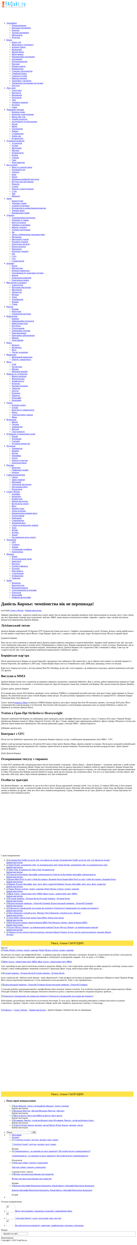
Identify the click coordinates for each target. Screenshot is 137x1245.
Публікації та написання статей (20, 434)
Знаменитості (18, 381)
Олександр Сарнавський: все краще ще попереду (70, 996)
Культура (16, 383)
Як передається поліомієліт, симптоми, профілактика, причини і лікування (49, 1225)
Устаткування (18, 328)
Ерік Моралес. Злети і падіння (55, 1106)
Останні (15, 1137)
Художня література (21, 443)
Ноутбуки (16, 326)
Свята (14, 107)
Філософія (16, 398)
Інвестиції (16, 561)
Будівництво (17, 138)
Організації (17, 59)
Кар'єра (9, 306)
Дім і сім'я (11, 88)
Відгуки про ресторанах (23, 181)
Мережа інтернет (19, 78)
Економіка (16, 400)
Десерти (15, 172)
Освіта (9, 403)
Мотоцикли (17, 35)
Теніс (14, 528)
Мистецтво (17, 290)
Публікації (16, 439)
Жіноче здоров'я (19, 227)
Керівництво (17, 69)
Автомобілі (11, 23)
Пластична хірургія (20, 244)
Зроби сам (16, 136)
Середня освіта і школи (22, 415)
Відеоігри (16, 583)
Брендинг (16, 467)
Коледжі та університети (23, 410)
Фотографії (17, 595)
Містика (15, 150)
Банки (14, 556)
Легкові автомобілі (20, 33)
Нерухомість (17, 571)
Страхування (18, 573)
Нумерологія (17, 153)
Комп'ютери (12, 316)
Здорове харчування (21, 230)
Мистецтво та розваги (16, 282)
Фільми (15, 302)
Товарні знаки (18, 210)
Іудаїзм (15, 145)
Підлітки (16, 105)
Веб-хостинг (17, 268)
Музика (15, 294)
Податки (16, 568)
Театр (14, 297)
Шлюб (15, 422)
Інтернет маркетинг (21, 270)
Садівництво (18, 133)
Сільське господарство (22, 71)
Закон (9, 198)
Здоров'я (10, 215)
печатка (15, 472)
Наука (14, 412)
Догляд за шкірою (20, 352)
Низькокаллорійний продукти (25, 179)
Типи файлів (17, 340)
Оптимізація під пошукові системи (27, 273)
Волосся (15, 345)
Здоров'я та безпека (20, 206)
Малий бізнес (18, 52)
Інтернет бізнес (19, 47)
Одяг (14, 364)
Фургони (16, 37)
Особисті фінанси (20, 566)
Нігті (14, 350)
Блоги (14, 266)
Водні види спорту (20, 503)
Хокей (15, 535)
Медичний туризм (20, 239)
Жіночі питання (19, 376)
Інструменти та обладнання (24, 121)
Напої (14, 177)
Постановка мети (20, 487)
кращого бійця (21, 702)
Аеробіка (16, 494)
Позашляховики (19, 25)
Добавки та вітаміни (21, 225)
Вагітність (16, 93)
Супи (14, 191)
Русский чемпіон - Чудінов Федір (49, 973)
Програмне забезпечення (23, 335)
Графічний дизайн (20, 470)
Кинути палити (19, 222)
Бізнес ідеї (16, 42)
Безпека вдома (18, 112)
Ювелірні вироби (20, 371)
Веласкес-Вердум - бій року (51, 1111)
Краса (9, 342)
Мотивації (16, 482)
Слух (14, 256)
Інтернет (10, 263)
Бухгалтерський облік (22, 559)
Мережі (15, 338)
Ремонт (15, 131)
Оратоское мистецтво (21, 484)
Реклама (10, 465)
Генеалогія (16, 97)
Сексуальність (18, 431)
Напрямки (16, 455)
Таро (14, 160)
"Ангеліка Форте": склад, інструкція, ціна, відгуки (38, 1218)
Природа (16, 395)
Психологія (17, 489)
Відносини (11, 419)
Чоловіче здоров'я (20, 242)
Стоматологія (18, 261)
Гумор (14, 304)
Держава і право (19, 203)
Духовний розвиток (15, 141)
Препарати (17, 249)
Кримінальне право (21, 213)
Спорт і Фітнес (13, 491)
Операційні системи (21, 330)
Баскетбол (16, 496)
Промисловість (19, 66)
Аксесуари (17, 90)
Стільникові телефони (22, 549)
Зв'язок (15, 547)
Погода (15, 391)
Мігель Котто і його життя (50, 1115)
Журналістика (18, 379)
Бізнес (9, 40)
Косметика (17, 347)
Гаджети (16, 544)
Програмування (19, 333)
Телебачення (17, 299)
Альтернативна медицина (23, 218)
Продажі (16, 64)
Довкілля (16, 388)
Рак (13, 254)
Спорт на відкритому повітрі (25, 525)
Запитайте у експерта (21, 81)
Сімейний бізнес (19, 73)
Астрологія (17, 143)
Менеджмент (18, 54)
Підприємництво (19, 61)
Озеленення (17, 129)
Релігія (15, 155)
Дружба (15, 424)
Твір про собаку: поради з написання (28, 1167)
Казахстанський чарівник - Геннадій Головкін (66, 984)
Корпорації (17, 49)
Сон (14, 258)
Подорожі (10, 446)
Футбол (15, 532)
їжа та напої (11, 165)
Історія (15, 407)
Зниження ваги (19, 523)
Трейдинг (16, 578)
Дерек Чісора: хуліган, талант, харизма (56, 950)
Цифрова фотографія (21, 597)
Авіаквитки (17, 448)
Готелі (14, 458)
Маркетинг (11, 355)
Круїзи (15, 453)
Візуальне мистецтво (21, 287)
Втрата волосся (19, 246)
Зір (13, 232)
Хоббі (9, 580)
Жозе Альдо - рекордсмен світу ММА (54, 962)
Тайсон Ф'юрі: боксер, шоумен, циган (65, 1125)
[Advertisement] (49, 14)
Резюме (15, 309)
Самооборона (18, 520)
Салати (15, 186)
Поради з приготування (22, 189)
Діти (14, 100)
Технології (11, 540)
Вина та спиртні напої (22, 167)
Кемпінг (15, 451)
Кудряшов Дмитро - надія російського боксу (74, 1120)
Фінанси (10, 554)
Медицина (16, 237)
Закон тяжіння (18, 479)
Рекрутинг (16, 311)
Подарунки (17, 367)
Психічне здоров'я (20, 251)
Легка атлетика (19, 511)
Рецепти (15, 184)
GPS (14, 542)
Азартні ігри (17, 285)
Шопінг (15, 369)
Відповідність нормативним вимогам (29, 208)
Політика (16, 393)
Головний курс (18, 169)
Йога (14, 506)
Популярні (16, 1135)
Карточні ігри (18, 585)
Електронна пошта (20, 280)
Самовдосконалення (15, 475)
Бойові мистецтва (20, 501)
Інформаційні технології (23, 321)
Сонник (15, 157)
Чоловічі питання (20, 386)
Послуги (16, 85)
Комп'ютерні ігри (20, 323)
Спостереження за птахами (24, 590)
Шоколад (16, 196)
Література (17, 292)
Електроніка (17, 552)
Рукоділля (16, 592)
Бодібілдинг (17, 499)
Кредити (16, 564)
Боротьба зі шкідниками (23, 114)
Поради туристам (20, 460)
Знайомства (17, 427)
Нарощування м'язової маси (24, 513)
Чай (13, 194)
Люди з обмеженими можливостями (28, 234)
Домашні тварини (20, 102)
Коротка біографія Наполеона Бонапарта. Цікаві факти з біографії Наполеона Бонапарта (52, 1190)
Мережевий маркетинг (22, 357)
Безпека (15, 318)
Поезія (15, 436)
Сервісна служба (19, 76)
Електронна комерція (21, 278)
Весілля (15, 429)
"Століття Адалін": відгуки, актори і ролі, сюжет (34, 1144)
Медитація (16, 148)
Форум (15, 275)
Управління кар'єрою (21, 314)
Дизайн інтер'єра (19, 119)
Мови (14, 417)
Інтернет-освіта (19, 405)
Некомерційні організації (23, 57)
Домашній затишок (15, 109)
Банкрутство (17, 201)
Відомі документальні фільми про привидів (32, 1179)
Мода (8, 362)
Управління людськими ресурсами (27, 83)
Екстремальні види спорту (24, 537)
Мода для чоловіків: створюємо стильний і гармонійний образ (43, 1211)
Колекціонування (20, 588)
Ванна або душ (18, 117)
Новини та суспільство (16, 374)
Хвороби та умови (20, 220)
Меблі (14, 126)
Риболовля (17, 518)
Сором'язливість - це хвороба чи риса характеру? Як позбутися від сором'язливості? (50, 1156)
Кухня (14, 124)
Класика (15, 30)
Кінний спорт (18, 508)
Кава (14, 174)
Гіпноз (15, 477)
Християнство (18, 162)
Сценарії (16, 441)
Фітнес (15, 530)
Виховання (17, 95)
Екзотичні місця (19, 463)
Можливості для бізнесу (23, 45)
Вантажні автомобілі (21, 28)
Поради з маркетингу (21, 359)
